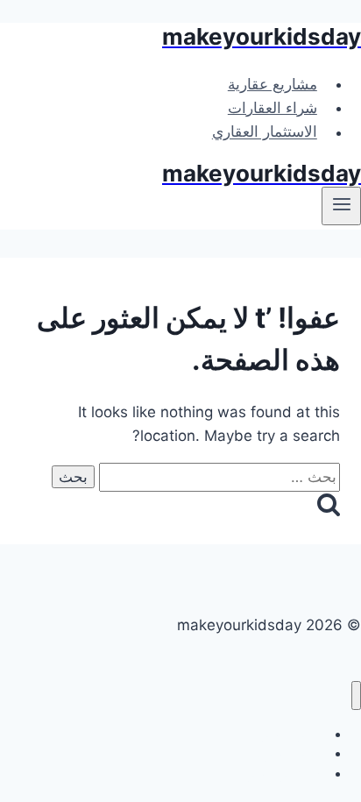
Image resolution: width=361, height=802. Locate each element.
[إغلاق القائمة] (356, 695)
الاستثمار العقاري (264, 132)
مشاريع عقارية (272, 84)
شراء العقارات (272, 108)
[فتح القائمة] (341, 206)
